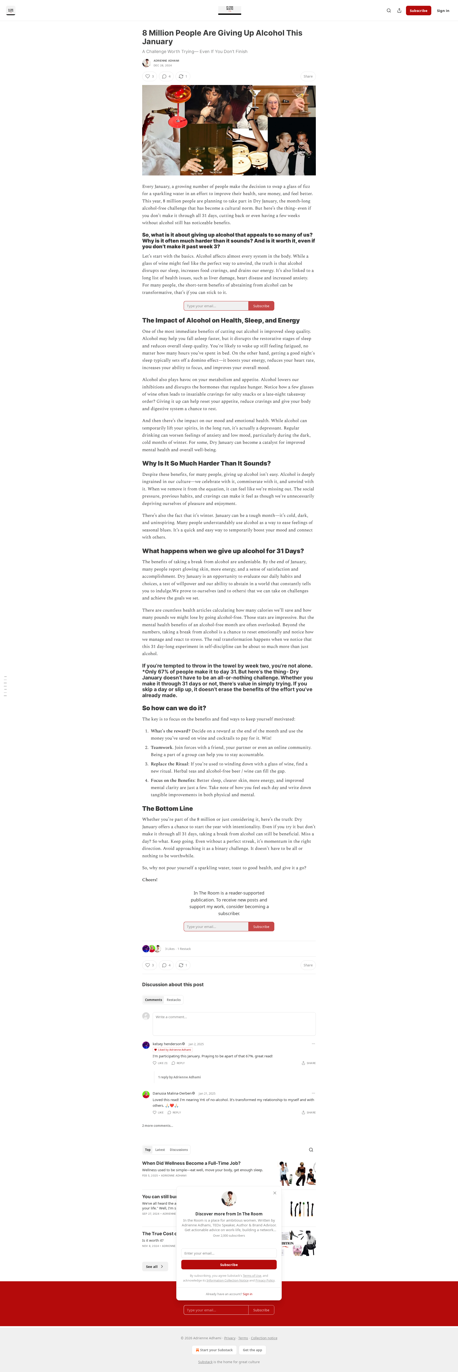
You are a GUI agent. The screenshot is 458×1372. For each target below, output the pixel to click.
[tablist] (162, 1000)
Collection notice (264, 1338)
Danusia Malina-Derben (172, 1093)
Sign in (443, 10)
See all (152, 1266)
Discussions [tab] (179, 1150)
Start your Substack (216, 1350)
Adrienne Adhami (166, 60)
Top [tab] (148, 1150)
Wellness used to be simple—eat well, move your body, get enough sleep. (202, 1169)
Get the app (252, 1350)
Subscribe (418, 10)
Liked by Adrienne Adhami (174, 1049)
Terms (243, 1338)
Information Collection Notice (228, 1280)
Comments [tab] (153, 1000)
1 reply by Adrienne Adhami (179, 1077)
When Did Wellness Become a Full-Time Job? (191, 1163)
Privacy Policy (265, 1280)
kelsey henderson (167, 1043)
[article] (229, 1173)
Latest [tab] (160, 1150)
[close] (275, 1193)
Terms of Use (252, 1275)
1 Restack (184, 949)
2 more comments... (157, 1125)
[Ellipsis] (313, 1044)
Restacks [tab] (174, 1000)
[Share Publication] (399, 10)
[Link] (135, 240)
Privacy (229, 1338)
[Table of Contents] (5, 686)
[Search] (389, 10)
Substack (205, 1362)
